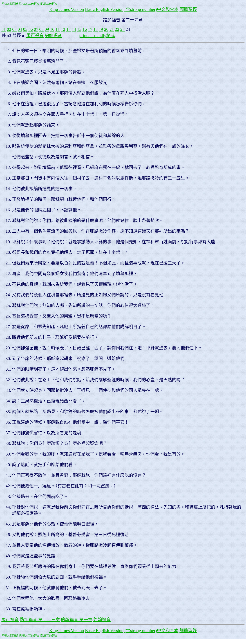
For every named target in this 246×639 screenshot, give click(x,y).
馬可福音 (35, 35)
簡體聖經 (188, 9)
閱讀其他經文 (49, 3)
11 (57, 29)
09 (47, 29)
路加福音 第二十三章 (40, 619)
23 (122, 29)
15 (79, 29)
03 (14, 29)
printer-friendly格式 (97, 35)
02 (9, 29)
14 (74, 29)
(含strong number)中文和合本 (151, 9)
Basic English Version (104, 9)
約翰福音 (53, 35)
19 (101, 29)
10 (52, 29)
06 (30, 29)
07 (36, 29)
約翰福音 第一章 (76, 619)
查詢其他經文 (31, 3)
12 (63, 29)
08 (41, 29)
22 (117, 29)
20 (106, 29)
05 (25, 29)
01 (3, 29)
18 (95, 29)
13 (68, 29)
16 (84, 29)
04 (20, 29)
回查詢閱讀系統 (11, 3)
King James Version (66, 9)
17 (90, 29)
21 (111, 29)
